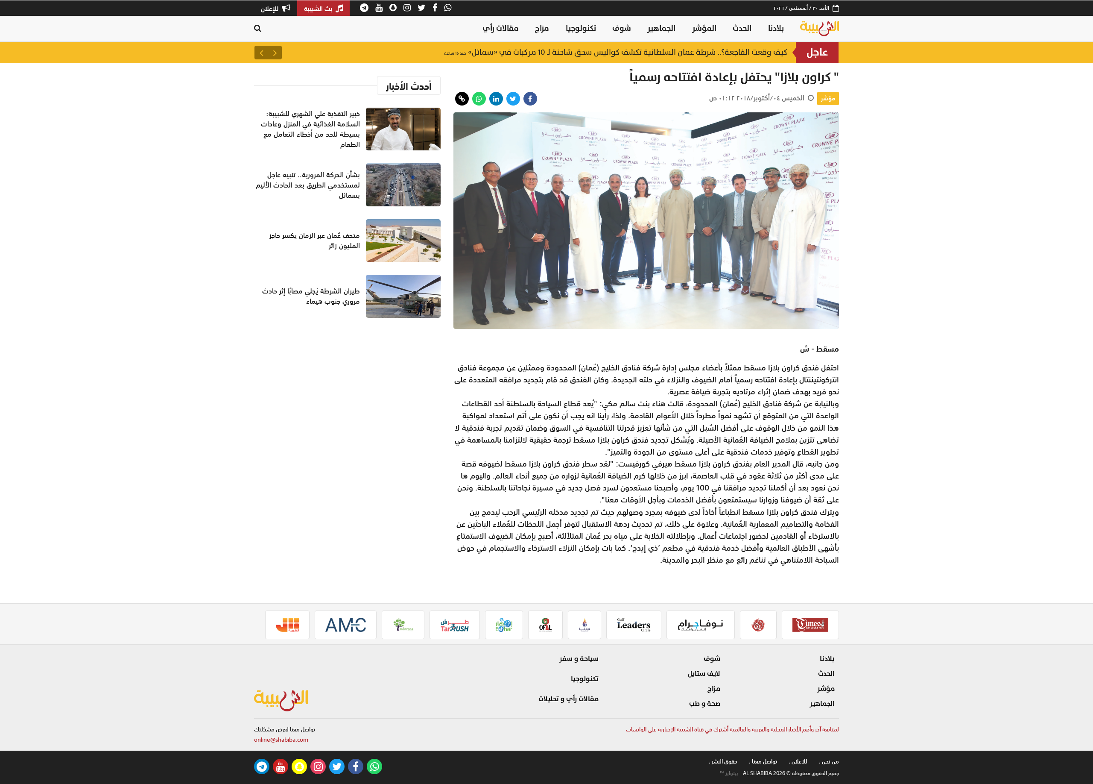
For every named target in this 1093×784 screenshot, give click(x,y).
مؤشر (828, 98)
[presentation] (275, 52)
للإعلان (270, 8)
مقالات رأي (500, 28)
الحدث (742, 28)
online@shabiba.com (281, 740)
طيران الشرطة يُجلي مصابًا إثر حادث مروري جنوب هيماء (311, 296)
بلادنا (776, 28)
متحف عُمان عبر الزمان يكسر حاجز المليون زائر (314, 241)
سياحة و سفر (579, 658)
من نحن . (829, 761)
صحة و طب (704, 703)
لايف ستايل (704, 673)
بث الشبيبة (319, 8)
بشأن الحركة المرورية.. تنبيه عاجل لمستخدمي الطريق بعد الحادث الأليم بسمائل (650, 52)
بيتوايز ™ (728, 773)
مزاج (542, 28)
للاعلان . (798, 761)
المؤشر (704, 28)
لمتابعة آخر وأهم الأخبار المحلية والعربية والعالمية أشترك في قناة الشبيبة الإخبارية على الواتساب (732, 729)
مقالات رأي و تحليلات (568, 699)
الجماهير (661, 28)
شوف (621, 28)
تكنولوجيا (581, 28)
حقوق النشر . (723, 761)
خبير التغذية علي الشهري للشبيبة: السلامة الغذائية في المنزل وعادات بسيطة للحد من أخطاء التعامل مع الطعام (310, 129)
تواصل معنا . (763, 761)
